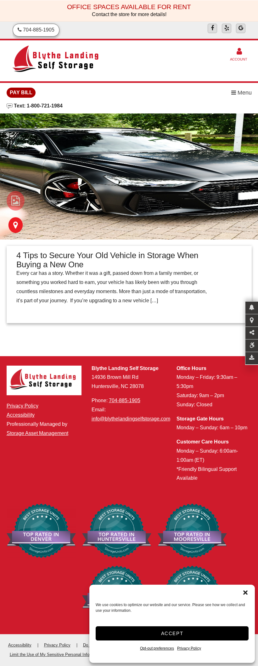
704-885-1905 (124, 400)
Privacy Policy (189, 648)
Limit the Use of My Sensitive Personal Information (56, 654)
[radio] (16, 201)
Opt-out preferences (157, 648)
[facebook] (212, 28)
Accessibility (21, 415)
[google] (240, 28)
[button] (245, 592)
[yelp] (226, 28)
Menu (244, 93)
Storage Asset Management (37, 433)
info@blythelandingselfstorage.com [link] (131, 418)
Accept (172, 633)
